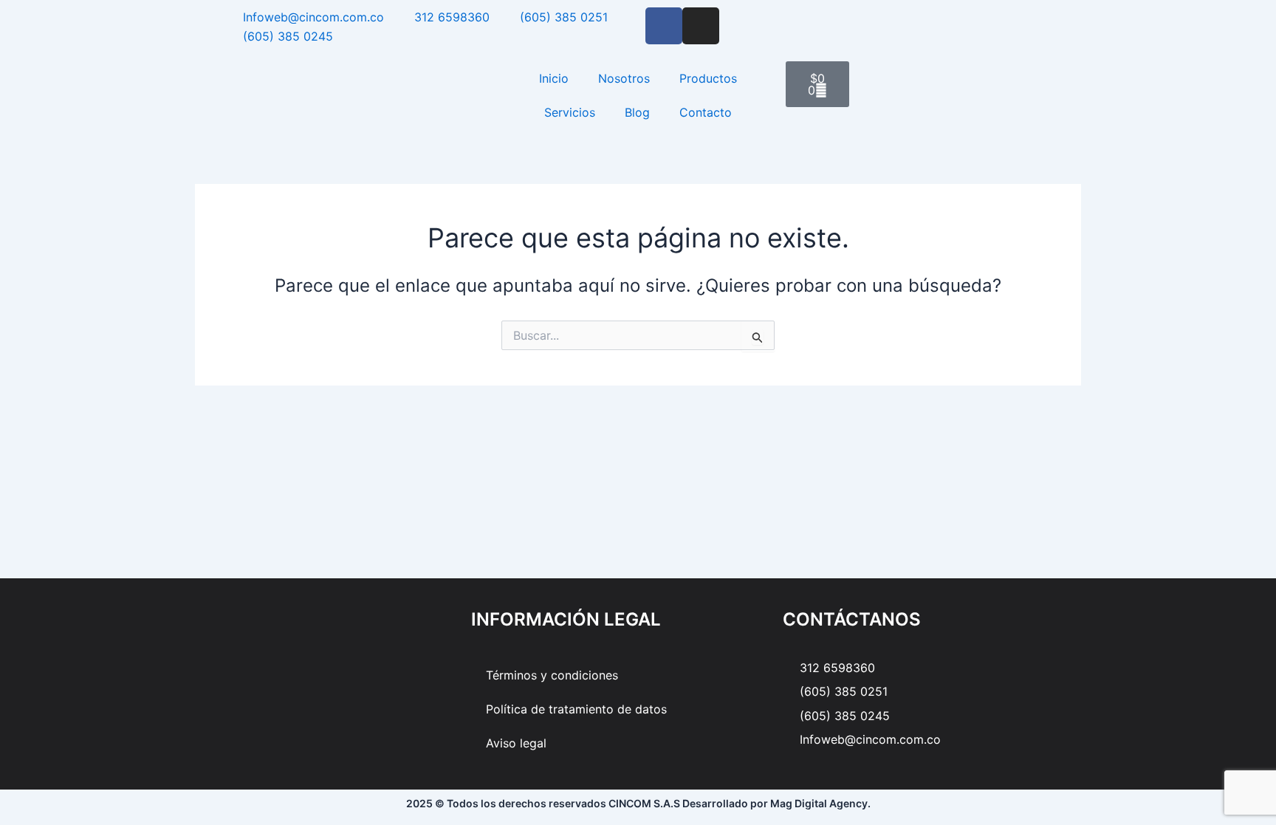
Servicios (569, 112)
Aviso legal (516, 743)
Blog (637, 112)
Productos (708, 78)
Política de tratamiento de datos (576, 709)
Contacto (705, 112)
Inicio (554, 78)
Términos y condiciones (552, 675)
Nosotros (624, 78)
